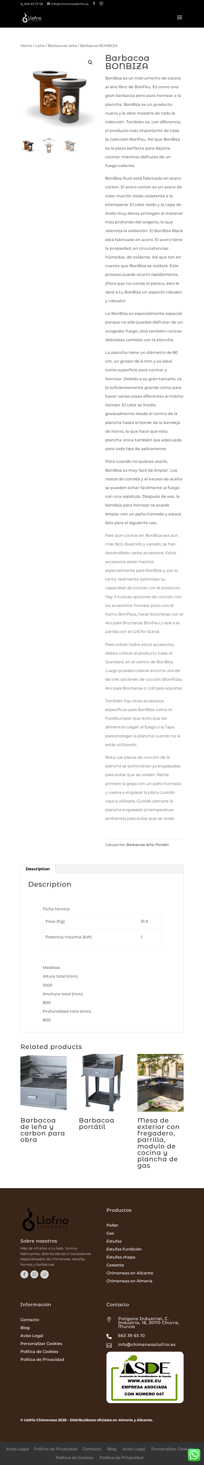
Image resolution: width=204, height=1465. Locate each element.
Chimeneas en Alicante (129, 1273)
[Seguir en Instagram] (34, 1274)
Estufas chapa (120, 1257)
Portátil (162, 844)
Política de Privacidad (42, 1359)
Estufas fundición (124, 1249)
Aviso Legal (31, 1335)
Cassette (115, 1265)
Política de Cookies (39, 1351)
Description (38, 869)
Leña (40, 45)
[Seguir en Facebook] (24, 1274)
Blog (25, 1327)
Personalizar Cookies (41, 1343)
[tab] (37, 869)
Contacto (29, 1319)
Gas (110, 1233)
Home (26, 45)
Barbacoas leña (62, 45)
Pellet (112, 1225)
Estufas (114, 1241)
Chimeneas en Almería (129, 1281)
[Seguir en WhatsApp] (44, 1274)
